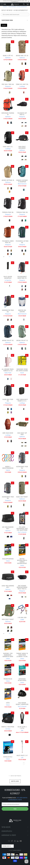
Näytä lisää (15, 781)
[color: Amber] (8, 441)
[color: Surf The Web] (11, 536)
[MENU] (1, 4)
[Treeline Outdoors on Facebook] (12, 841)
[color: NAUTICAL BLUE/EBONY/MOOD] (9, 598)
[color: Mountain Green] (22, 159)
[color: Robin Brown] (8, 254)
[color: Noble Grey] (25, 476)
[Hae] (23, 4)
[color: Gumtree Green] (25, 597)
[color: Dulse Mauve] (22, 289)
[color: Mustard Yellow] (9, 191)
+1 (9, 256)
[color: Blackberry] (11, 627)
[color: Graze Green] (9, 92)
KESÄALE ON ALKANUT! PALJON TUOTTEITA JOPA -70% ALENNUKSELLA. (15, 1)
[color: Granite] (23, 409)
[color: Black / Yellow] (9, 286)
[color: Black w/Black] (8, 409)
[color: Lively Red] (23, 92)
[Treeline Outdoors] (15, 4)
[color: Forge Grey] (25, 289)
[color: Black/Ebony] (8, 536)
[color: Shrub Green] (8, 412)
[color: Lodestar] (9, 734)
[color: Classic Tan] (22, 126)
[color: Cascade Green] (25, 122)
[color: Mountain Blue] (11, 122)
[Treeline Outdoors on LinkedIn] (18, 841)
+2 (9, 633)
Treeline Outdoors (16, 850)
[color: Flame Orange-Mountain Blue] (8, 122)
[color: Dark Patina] (23, 189)
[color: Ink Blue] (23, 319)
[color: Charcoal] (11, 441)
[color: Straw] (11, 154)
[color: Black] (25, 63)
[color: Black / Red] (23, 763)
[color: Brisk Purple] (11, 412)
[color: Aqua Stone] (25, 220)
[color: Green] (9, 63)
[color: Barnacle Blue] (22, 286)
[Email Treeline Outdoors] (9, 841)
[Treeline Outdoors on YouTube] (21, 841)
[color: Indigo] (8, 378)
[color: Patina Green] (11, 348)
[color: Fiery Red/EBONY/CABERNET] (11, 595)
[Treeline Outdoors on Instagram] (15, 841)
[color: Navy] (25, 156)
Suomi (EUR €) (6, 846)
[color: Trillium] (11, 378)
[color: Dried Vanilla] (25, 126)
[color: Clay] (22, 63)
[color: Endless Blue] (11, 409)
